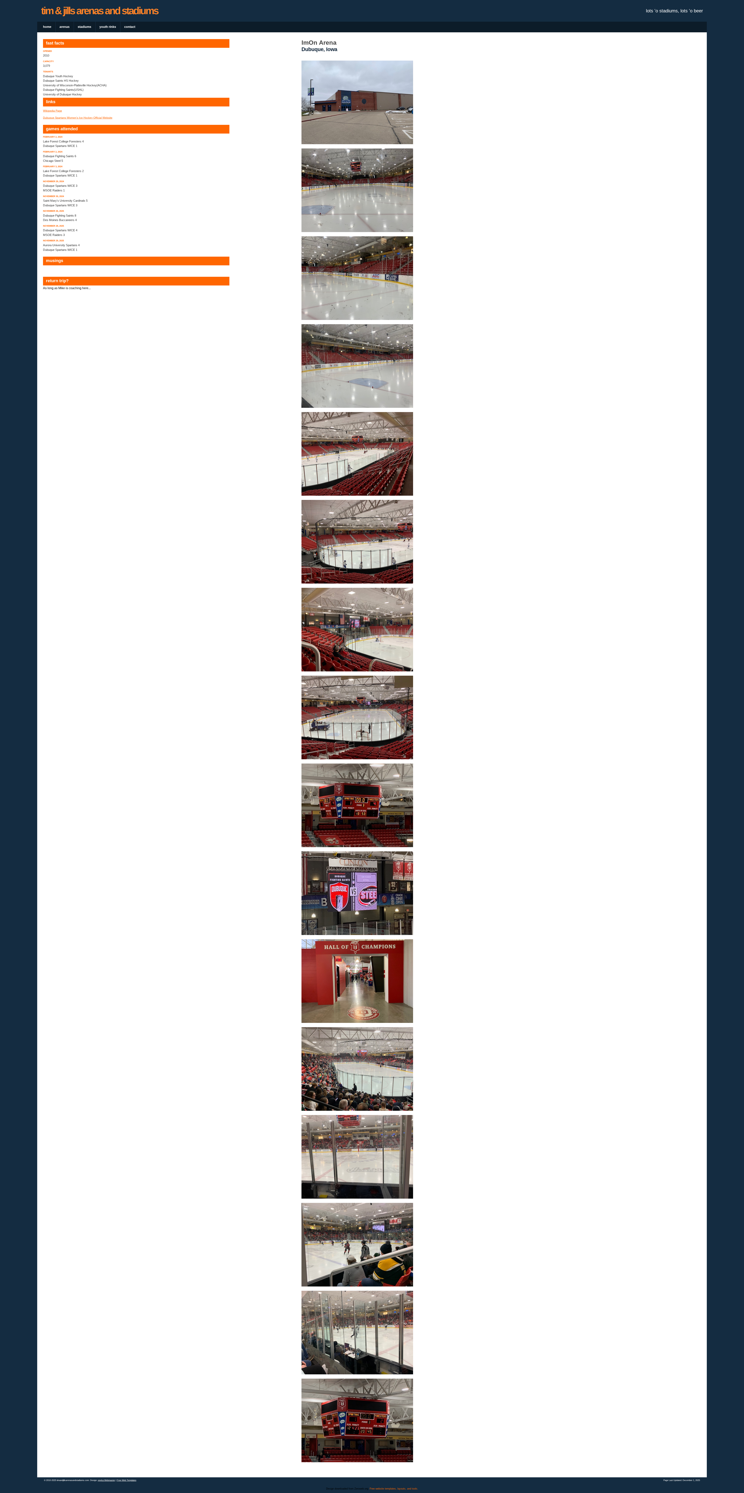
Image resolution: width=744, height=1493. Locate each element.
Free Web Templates (126, 1480)
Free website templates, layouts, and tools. (394, 1488)
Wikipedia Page (52, 110)
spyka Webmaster (106, 1480)
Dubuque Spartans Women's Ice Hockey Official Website (77, 117)
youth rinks (107, 26)
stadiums (84, 26)
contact (129, 26)
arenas (64, 26)
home (47, 26)
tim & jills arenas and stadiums (99, 10)
